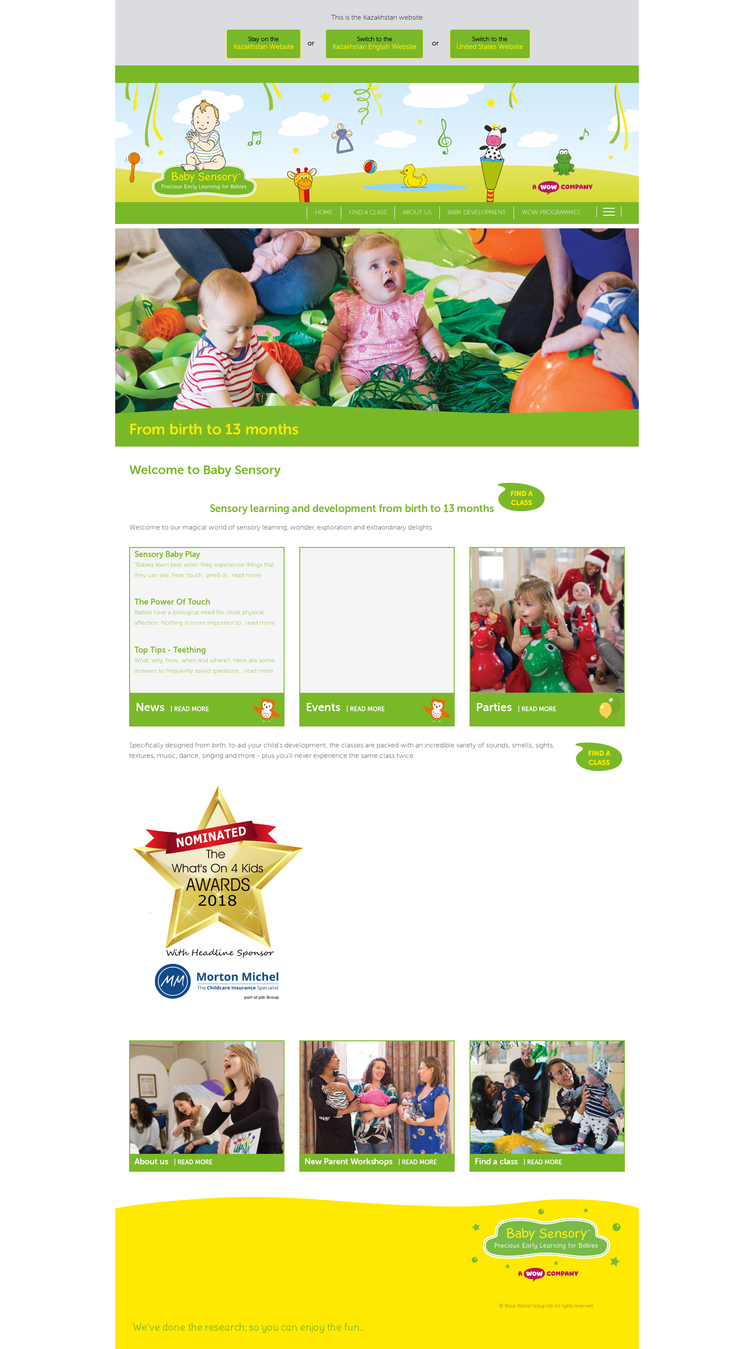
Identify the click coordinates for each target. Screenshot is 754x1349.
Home (324, 213)
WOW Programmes (551, 213)
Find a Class (368, 213)
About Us (417, 213)
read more (246, 575)
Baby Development (477, 213)
